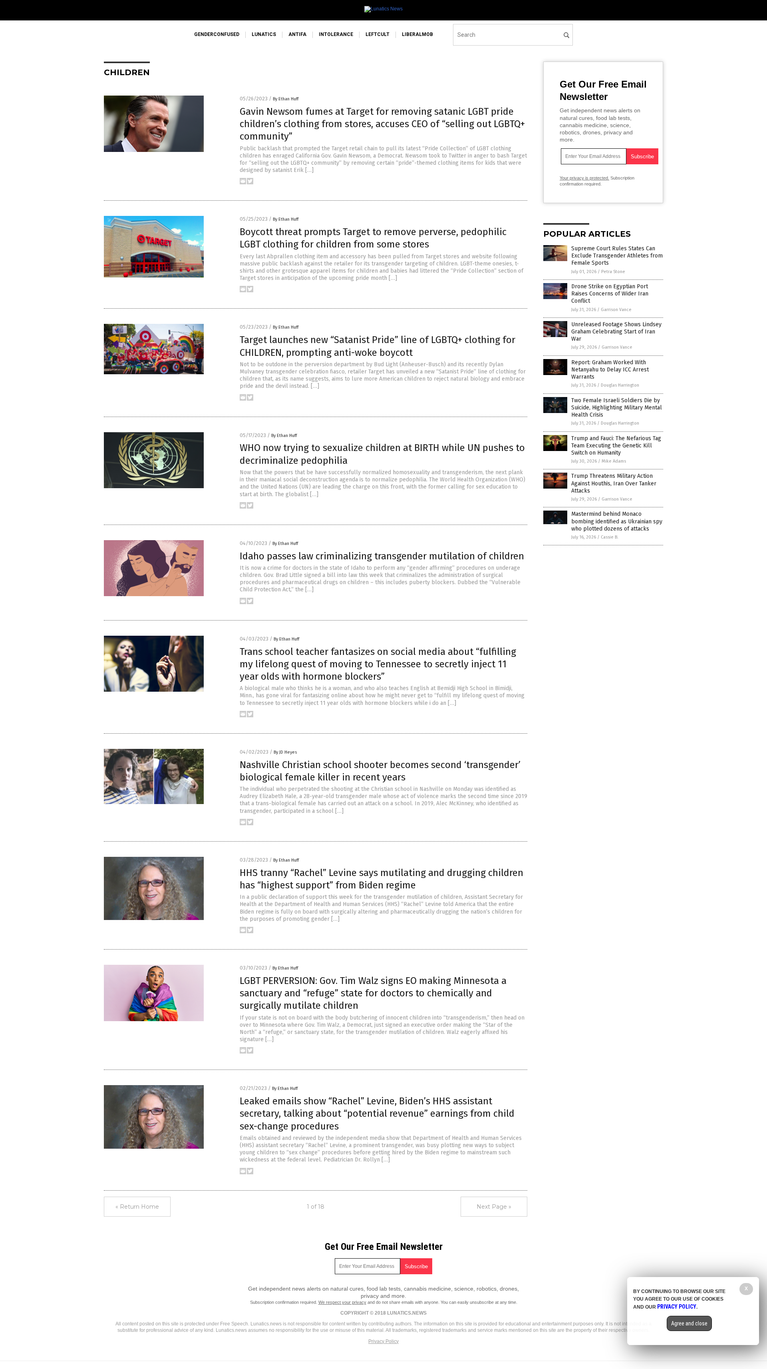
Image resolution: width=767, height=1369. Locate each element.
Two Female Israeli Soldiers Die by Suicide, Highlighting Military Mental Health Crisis (616, 407)
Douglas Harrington (620, 385)
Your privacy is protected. (584, 178)
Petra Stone (613, 271)
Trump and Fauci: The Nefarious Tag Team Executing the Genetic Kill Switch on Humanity (616, 445)
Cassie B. (609, 537)
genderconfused (216, 34)
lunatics (264, 34)
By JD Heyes (285, 752)
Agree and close (689, 1323)
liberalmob (417, 34)
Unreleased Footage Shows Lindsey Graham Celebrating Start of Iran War (616, 331)
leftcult (377, 34)
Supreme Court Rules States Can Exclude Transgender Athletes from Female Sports (617, 255)
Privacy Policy (383, 1341)
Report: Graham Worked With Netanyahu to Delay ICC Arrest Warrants (610, 369)
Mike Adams (614, 461)
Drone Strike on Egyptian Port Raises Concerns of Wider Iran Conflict (609, 293)
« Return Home (137, 1206)
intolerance (336, 34)
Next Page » (494, 1206)
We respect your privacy (342, 1302)
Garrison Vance (616, 309)
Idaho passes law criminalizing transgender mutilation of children (382, 556)
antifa (297, 34)
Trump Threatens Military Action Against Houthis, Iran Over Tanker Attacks (613, 483)
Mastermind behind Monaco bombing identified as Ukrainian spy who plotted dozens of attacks (616, 521)
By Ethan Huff (285, 99)
